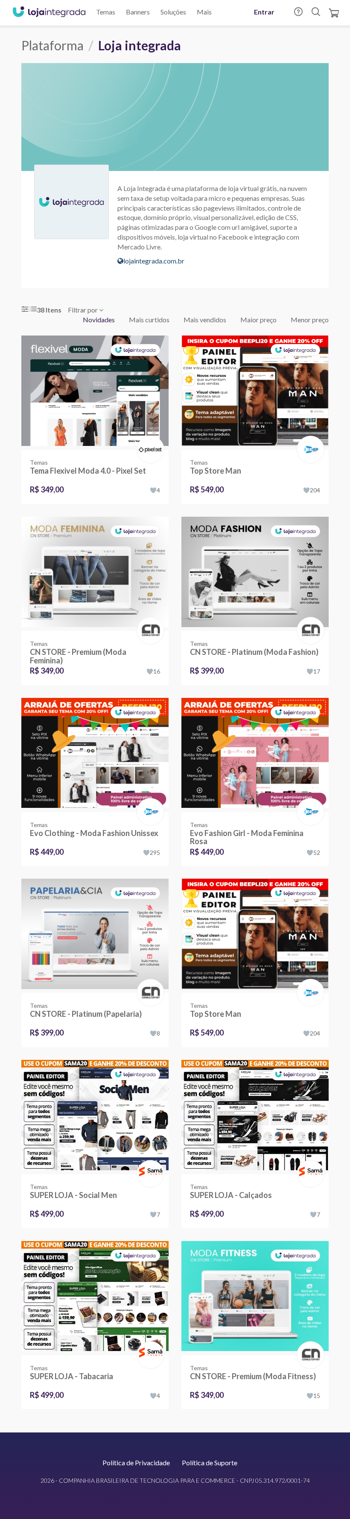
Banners (138, 12)
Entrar (264, 12)
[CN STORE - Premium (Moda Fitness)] (255, 1298)
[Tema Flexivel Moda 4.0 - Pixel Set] (95, 393)
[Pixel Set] (148, 441)
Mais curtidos (149, 319)
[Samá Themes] (148, 1165)
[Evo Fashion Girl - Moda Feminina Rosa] (255, 755)
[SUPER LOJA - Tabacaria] (95, 1298)
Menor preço (310, 319)
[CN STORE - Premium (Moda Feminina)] (95, 574)
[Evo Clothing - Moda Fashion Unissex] (95, 755)
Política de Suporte (209, 1462)
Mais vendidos (205, 319)
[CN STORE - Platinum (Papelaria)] (95, 936)
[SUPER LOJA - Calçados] (255, 1117)
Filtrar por (83, 310)
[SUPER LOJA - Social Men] (95, 1117)
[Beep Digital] (309, 441)
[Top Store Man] (255, 393)
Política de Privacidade (136, 1462)
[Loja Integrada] (49, 13)
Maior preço (258, 319)
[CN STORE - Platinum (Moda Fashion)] (255, 574)
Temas (105, 12)
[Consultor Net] (148, 630)
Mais (204, 12)
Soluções (173, 12)
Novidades (99, 319)
